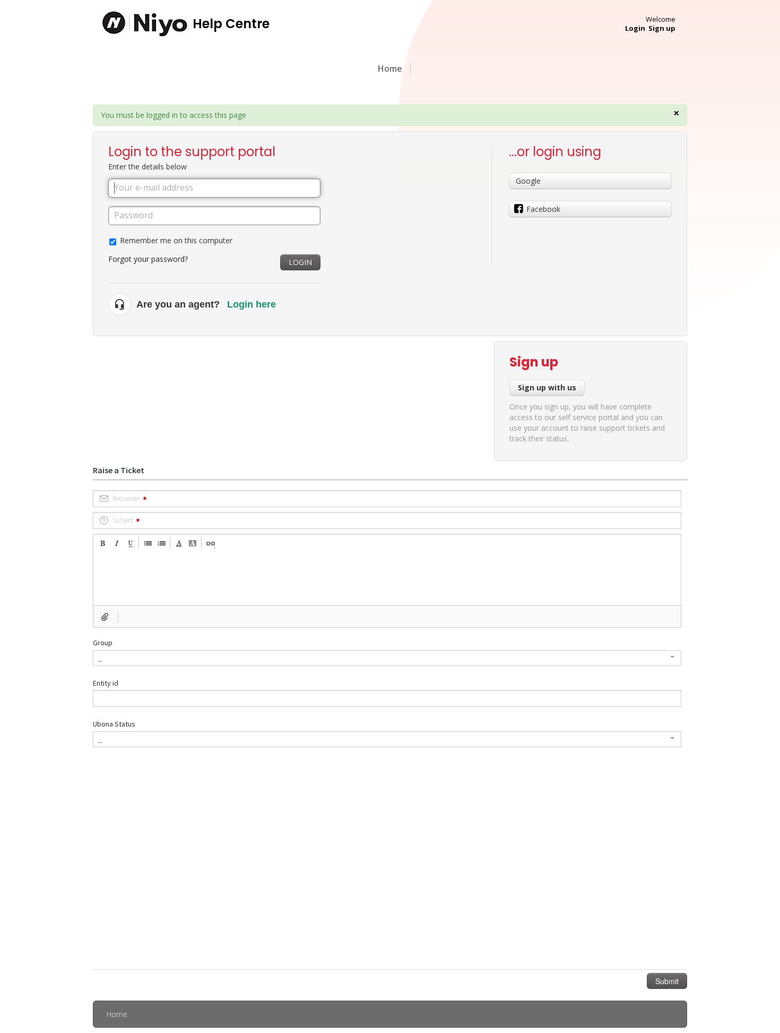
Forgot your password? (148, 259)
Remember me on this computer (176, 240)
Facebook (543, 209)
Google (528, 181)
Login (300, 262)
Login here (251, 304)
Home (390, 68)
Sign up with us (547, 387)
